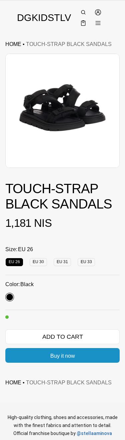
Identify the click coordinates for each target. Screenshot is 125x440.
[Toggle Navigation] (98, 23)
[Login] (98, 12)
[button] (83, 12)
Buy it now (62, 356)
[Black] (10, 297)
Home (13, 44)
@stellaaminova (94, 433)
